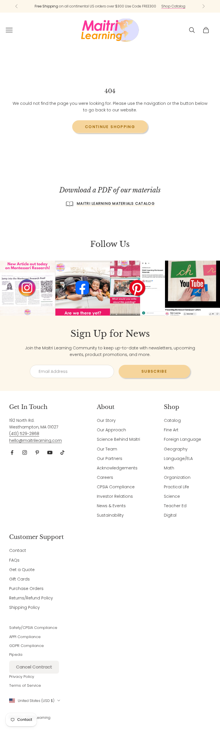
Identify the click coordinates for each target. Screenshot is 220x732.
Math (169, 468)
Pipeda (15, 654)
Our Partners (109, 458)
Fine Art (171, 430)
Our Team (107, 449)
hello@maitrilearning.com (35, 440)
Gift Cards (19, 579)
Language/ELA (178, 458)
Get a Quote (22, 569)
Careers (105, 477)
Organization (177, 477)
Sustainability (110, 515)
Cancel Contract (34, 667)
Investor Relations (115, 496)
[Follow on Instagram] (25, 452)
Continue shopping (110, 126)
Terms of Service (25, 685)
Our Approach (111, 430)
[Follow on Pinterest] (37, 452)
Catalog (172, 420)
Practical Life (176, 487)
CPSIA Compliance (116, 487)
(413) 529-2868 (24, 433)
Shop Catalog (173, 6)
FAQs (14, 560)
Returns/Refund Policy (31, 598)
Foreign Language (182, 439)
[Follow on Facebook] (12, 452)
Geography (176, 449)
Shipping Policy (24, 607)
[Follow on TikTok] (62, 452)
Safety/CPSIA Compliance (33, 627)
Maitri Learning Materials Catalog (116, 203)
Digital (170, 515)
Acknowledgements (117, 468)
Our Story (106, 420)
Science (172, 496)
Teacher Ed (175, 506)
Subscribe (154, 371)
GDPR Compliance (26, 645)
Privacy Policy (21, 676)
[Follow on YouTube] (50, 452)
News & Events (111, 506)
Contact (17, 550)
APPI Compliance (25, 636)
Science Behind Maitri (118, 439)
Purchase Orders (26, 588)
